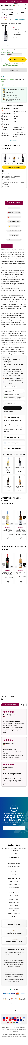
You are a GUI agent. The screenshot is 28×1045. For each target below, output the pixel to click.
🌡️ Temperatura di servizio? (14, 230)
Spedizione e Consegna (14, 863)
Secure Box (14, 872)
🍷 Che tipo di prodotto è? (14, 212)
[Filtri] (21, 704)
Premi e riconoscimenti (14, 448)
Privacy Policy (14, 895)
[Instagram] (15, 1010)
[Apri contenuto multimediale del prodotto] (5, 33)
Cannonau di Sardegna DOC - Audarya (14, 171)
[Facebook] (12, 1010)
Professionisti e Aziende (14, 911)
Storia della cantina (13, 417)
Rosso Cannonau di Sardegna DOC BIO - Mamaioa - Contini (7, 573)
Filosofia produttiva (13, 437)
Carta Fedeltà (14, 905)
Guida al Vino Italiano (14, 902)
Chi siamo (14, 861)
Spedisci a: (3, 54)
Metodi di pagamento (14, 866)
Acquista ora (14, 70)
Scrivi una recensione (10, 705)
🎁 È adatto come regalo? (14, 217)
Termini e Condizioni (14, 890)
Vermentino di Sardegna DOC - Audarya (7, 530)
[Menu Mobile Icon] (1, 5)
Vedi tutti (22, 454)
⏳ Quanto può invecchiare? (14, 239)
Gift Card (14, 874)
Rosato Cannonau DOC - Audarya (20, 573)
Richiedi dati (14, 916)
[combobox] (12, 9)
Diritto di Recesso (14, 892)
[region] (5, 33)
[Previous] (3, 517)
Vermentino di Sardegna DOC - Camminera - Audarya (20, 530)
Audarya (4, 17)
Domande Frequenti (14, 887)
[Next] (24, 517)
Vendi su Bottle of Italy (14, 913)
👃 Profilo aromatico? (14, 226)
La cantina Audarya (8, 411)
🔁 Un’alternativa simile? (14, 221)
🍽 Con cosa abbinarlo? (14, 208)
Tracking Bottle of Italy (14, 884)
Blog (14, 869)
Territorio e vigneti (13, 443)
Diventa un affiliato (14, 908)
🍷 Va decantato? (14, 235)
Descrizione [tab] (6, 246)
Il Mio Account (14, 881)
